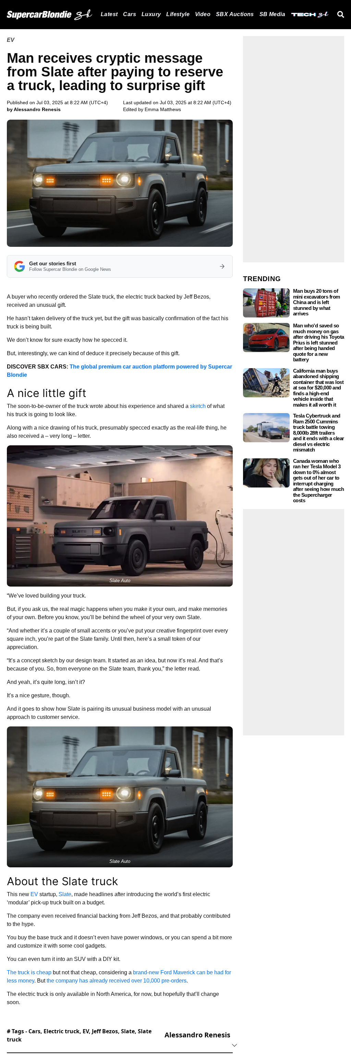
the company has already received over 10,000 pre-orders (116, 981)
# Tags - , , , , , (79, 1035)
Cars (129, 14)
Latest (109, 14)
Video (202, 14)
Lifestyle (178, 14)
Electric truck (62, 1031)
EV (10, 40)
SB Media (272, 14)
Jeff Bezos (105, 1031)
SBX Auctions (235, 14)
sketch (198, 406)
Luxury (151, 14)
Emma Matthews (163, 109)
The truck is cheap (29, 972)
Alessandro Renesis (197, 1034)
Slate (65, 894)
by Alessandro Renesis (34, 109)
